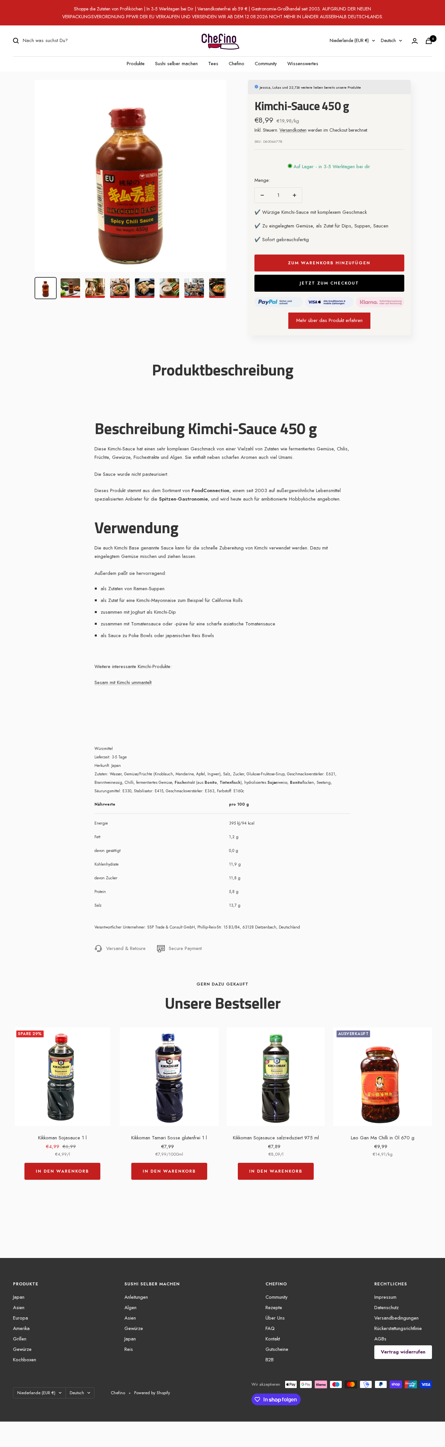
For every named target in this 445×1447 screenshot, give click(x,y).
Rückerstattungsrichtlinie (398, 1328)
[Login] (415, 41)
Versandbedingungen (396, 1318)
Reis (128, 1349)
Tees (213, 63)
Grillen (19, 1338)
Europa (20, 1318)
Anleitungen (136, 1297)
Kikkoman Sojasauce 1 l (62, 1137)
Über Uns (275, 1318)
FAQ (270, 1328)
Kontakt (273, 1338)
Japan (18, 1297)
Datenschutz (386, 1307)
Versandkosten (293, 130)
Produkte (136, 63)
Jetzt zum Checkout (329, 283)
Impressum (385, 1297)
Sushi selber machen (176, 63)
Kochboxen (24, 1359)
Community (266, 63)
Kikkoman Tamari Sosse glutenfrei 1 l (169, 1137)
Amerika (21, 1328)
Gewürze (22, 1349)
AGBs (380, 1338)
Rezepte (274, 1307)
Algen (130, 1307)
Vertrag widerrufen (403, 1351)
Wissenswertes (302, 63)
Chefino (236, 63)
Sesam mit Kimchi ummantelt (122, 682)
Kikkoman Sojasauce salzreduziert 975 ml (276, 1137)
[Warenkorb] (428, 41)
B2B (270, 1359)
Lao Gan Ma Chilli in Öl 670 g (382, 1137)
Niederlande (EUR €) (349, 40)
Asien (18, 1307)
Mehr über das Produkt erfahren (329, 320)
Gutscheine (277, 1349)
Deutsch (388, 40)
